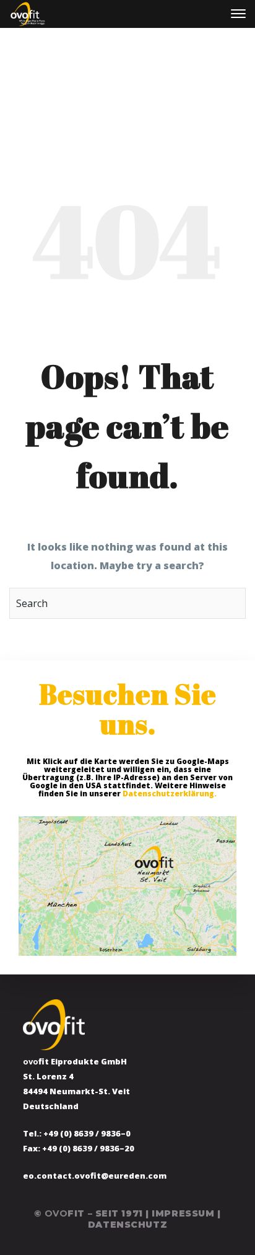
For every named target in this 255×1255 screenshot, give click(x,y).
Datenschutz (127, 1224)
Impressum (183, 1213)
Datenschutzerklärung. (170, 793)
